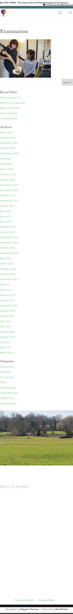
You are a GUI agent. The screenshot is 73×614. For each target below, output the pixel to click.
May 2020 (5, 158)
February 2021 (8, 137)
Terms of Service (24, 600)
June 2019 (5, 211)
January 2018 (7, 274)
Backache (5, 372)
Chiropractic (7, 377)
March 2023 (6, 132)
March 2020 (6, 169)
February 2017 (8, 295)
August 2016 (7, 316)
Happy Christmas (10, 108)
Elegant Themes (29, 609)
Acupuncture (7, 366)
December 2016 (9, 305)
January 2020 (7, 179)
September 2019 (9, 200)
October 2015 (7, 337)
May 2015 (5, 347)
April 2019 (6, 221)
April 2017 (6, 289)
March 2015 (6, 352)
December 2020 (9, 142)
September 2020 (9, 153)
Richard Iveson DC (10, 97)
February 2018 (8, 268)
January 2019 (7, 232)
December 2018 (9, 237)
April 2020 (6, 164)
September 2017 (9, 279)
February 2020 (8, 174)
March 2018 (6, 263)
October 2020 (7, 148)
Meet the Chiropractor (12, 102)
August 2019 (7, 205)
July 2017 (5, 284)
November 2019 (9, 190)
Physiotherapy (8, 387)
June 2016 (5, 321)
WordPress (61, 609)
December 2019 (9, 184)
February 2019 (8, 226)
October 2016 (7, 310)
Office (3, 382)
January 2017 (7, 300)
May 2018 (5, 258)
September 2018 (9, 253)
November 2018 (9, 242)
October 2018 (7, 247)
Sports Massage (9, 113)
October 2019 (7, 195)
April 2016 (6, 326)
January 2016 (7, 331)
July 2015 (5, 342)
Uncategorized (8, 403)
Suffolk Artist (7, 398)
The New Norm (8, 118)
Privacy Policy (46, 600)
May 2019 (5, 216)
